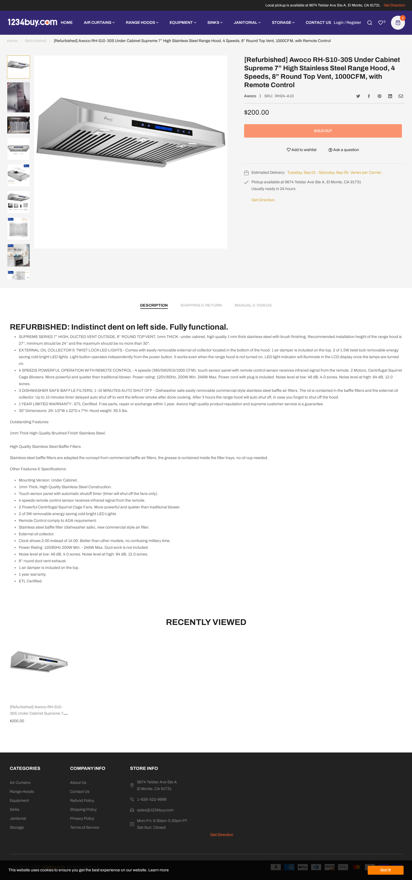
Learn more (158, 870)
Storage (17, 827)
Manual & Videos (253, 305)
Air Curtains (20, 783)
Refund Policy (82, 800)
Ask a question (345, 150)
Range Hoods (22, 791)
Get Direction (394, 5)
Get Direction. (263, 200)
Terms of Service (84, 827)
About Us (78, 783)
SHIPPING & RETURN (201, 305)
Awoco (250, 96)
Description (154, 305)
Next (21, 275)
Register (353, 22)
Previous (16, 275)
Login (339, 22)
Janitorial (18, 818)
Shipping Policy (83, 809)
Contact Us (79, 791)
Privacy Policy (82, 818)
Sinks (14, 809)
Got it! (385, 870)
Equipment (19, 800)
